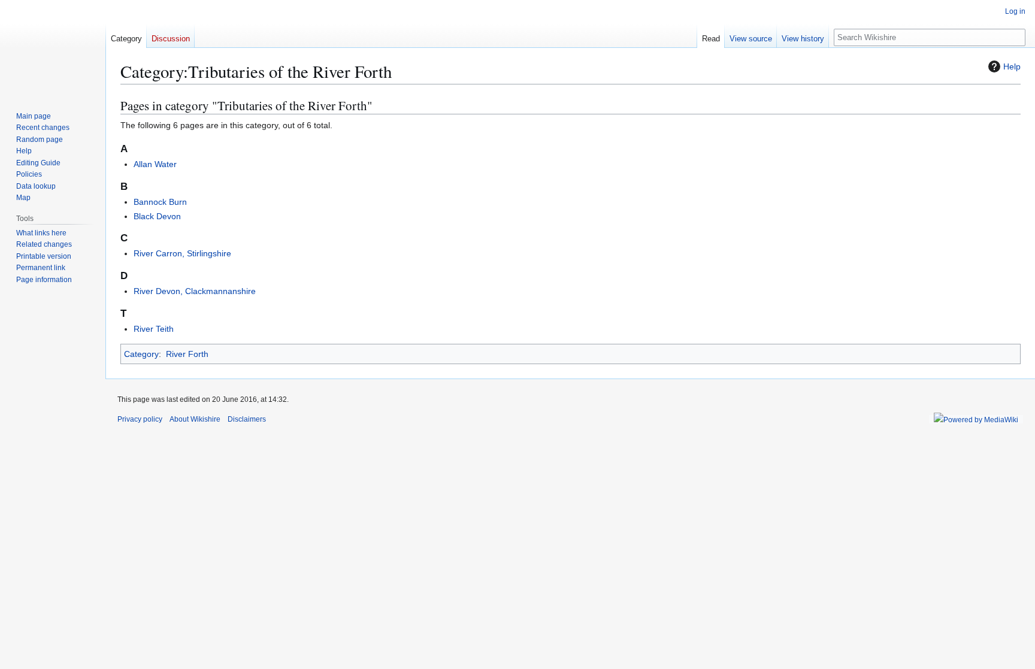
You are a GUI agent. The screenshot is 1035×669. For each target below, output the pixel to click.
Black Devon (157, 216)
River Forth (187, 354)
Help (1012, 66)
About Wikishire (195, 419)
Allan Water (155, 164)
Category (141, 354)
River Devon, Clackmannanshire (195, 291)
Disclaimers (247, 419)
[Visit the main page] (53, 48)
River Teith (154, 329)
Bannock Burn (160, 202)
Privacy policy (139, 419)
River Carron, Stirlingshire (182, 253)
